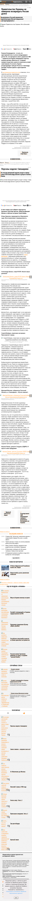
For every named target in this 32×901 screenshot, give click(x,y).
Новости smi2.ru (4, 531)
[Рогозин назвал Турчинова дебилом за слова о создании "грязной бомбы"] (5, 655)
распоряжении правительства (11, 72)
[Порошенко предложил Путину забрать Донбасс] (5, 625)
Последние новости (16, 534)
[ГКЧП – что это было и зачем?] (5, 823)
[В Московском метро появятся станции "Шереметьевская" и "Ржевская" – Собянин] (5, 700)
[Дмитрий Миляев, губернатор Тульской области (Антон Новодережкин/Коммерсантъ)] (16, 396)
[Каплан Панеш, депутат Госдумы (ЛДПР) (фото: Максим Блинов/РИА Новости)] (16, 452)
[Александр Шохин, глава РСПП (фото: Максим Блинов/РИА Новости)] (16, 277)
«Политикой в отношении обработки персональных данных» (16, 892)
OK (16, 897)
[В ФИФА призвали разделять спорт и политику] (5, 673)
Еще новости (16, 558)
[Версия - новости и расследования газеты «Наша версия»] (5, 2)
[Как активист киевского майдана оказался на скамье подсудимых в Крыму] (5, 639)
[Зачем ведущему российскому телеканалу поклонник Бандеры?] (5, 613)
